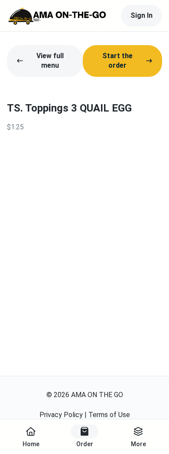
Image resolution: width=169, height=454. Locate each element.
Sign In (141, 15)
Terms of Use (109, 415)
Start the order (117, 60)
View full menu (50, 60)
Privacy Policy (61, 415)
